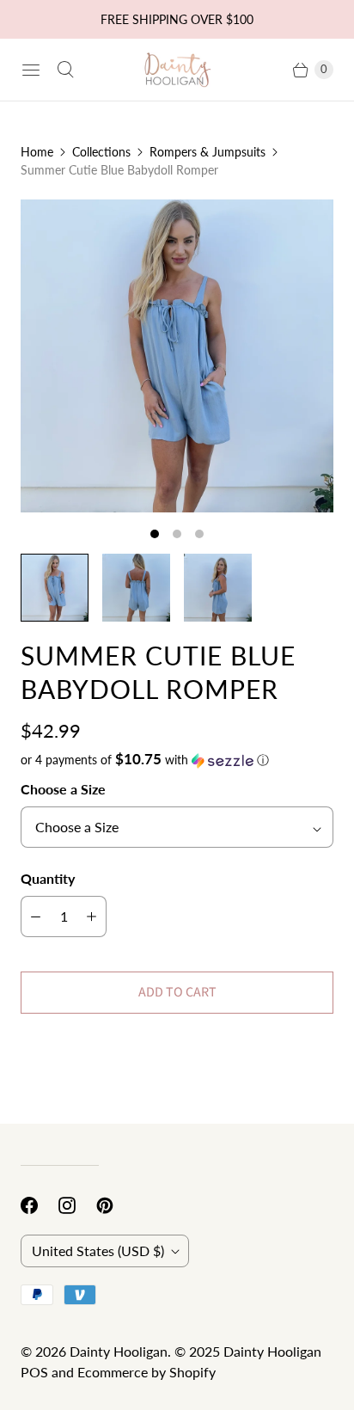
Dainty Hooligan (119, 1351)
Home (37, 151)
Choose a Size (63, 789)
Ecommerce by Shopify (146, 1372)
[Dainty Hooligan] (177, 69)
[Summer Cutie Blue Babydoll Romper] (177, 355)
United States (98, 1250)
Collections (101, 151)
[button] (177, 760)
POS (34, 1372)
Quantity (48, 878)
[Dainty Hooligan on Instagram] (77, 1205)
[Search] (65, 69)
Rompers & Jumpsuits (208, 151)
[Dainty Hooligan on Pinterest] (115, 1205)
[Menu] (31, 69)
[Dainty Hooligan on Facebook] (39, 1205)
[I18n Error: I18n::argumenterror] (54, 588)
